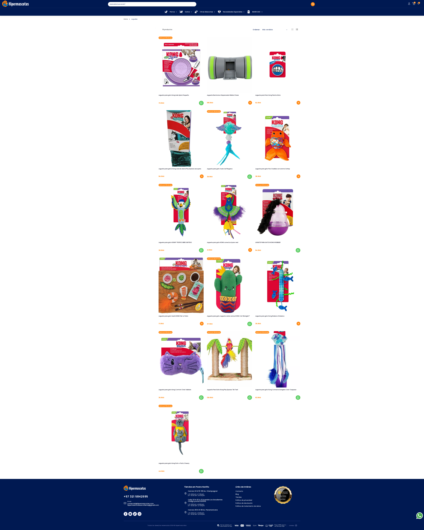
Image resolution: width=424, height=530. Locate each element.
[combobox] (152, 4)
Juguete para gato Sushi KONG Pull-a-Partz (173, 316)
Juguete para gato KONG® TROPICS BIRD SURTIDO (175, 242)
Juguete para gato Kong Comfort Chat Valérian (175, 389)
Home (126, 19)
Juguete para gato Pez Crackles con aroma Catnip (272, 169)
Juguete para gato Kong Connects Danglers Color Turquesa (275, 389)
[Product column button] (292, 29)
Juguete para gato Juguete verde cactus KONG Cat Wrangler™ (228, 316)
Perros (172, 12)
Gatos (187, 12)
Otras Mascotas (206, 12)
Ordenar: (256, 30)
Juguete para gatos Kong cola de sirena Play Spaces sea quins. (180, 169)
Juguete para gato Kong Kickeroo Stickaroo (269, 316)
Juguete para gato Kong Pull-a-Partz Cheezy (174, 463)
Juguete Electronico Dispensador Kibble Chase (223, 95)
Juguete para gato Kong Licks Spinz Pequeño (174, 95)
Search (313, 4)
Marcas (256, 12)
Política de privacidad (244, 500)
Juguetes (134, 19)
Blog (237, 494)
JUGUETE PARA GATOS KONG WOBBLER (267, 242)
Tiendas (239, 497)
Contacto (239, 491)
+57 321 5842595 (136, 496)
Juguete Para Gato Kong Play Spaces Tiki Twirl (222, 389)
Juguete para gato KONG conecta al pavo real (222, 242)
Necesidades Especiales (232, 12)
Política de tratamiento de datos (248, 506)
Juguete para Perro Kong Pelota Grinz (268, 95)
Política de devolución (244, 503)
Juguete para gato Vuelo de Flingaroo (220, 169)
